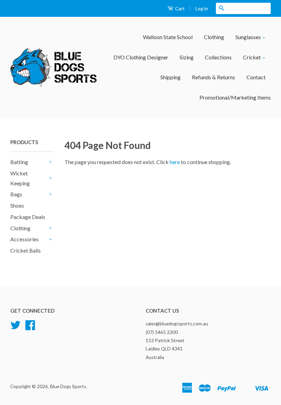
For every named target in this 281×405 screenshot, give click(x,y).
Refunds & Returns (213, 77)
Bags (16, 194)
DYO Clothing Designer (140, 57)
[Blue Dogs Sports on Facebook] (30, 327)
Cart (179, 8)
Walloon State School (168, 37)
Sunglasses (248, 37)
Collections (218, 57)
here (175, 162)
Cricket (252, 57)
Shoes (17, 205)
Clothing (214, 37)
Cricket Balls (25, 250)
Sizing (187, 57)
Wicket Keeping (20, 178)
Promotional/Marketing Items (235, 97)
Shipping (170, 77)
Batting (19, 162)
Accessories (24, 239)
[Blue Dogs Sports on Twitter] (15, 327)
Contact (256, 77)
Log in (201, 8)
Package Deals (27, 216)
